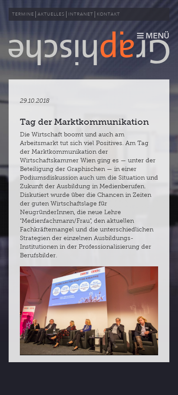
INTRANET (80, 14)
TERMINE (23, 14)
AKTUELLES (51, 14)
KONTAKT (108, 14)
